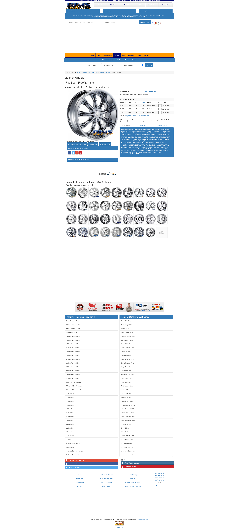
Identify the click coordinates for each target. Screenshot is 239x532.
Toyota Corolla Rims (127, 447)
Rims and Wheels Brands (73, 390)
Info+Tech (112, 5)
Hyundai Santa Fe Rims (128, 405)
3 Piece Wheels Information (74, 455)
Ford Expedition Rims (127, 374)
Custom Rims (70, 447)
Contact (146, 55)
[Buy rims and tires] (92, 115)
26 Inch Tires (70, 428)
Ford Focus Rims (126, 382)
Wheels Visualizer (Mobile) (133, 486)
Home (92, 55)
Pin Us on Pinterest (130, 467)
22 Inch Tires (70, 420)
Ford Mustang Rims (127, 386)
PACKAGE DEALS (150, 91)
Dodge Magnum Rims (127, 363)
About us (99, 5)
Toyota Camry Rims (127, 439)
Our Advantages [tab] (107, 11)
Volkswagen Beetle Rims (128, 451)
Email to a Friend (105, 144)
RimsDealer (137, 129)
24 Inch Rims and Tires (73, 371)
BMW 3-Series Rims (127, 332)
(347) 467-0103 (128, 17)
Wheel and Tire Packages (74, 386)
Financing (126, 5)
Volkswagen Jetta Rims (128, 455)
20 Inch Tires (70, 416)
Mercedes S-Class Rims (128, 413)
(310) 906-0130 (102, 17)
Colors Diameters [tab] (163, 125)
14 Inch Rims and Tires (73, 336)
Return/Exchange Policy (106, 479)
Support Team (152, 5)
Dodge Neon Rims (126, 367)
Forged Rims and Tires (73, 443)
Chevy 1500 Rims (126, 344)
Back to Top (119, 527)
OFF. (143, 102)
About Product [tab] (126, 125)
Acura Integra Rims (126, 325)
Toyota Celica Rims (126, 443)
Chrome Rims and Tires (73, 325)
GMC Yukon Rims (126, 393)
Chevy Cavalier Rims (127, 340)
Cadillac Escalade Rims (128, 336)
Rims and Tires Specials (73, 382)
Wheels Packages (133, 475)
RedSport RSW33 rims (136, 154)
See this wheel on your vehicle (77, 144)
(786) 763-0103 (114, 17)
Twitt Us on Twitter (74, 467)
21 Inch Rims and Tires (73, 363)
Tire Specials (70, 436)
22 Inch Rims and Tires (73, 367)
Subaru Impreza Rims (127, 436)
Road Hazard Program (106, 475)
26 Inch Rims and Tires (73, 374)
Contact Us (79, 479)
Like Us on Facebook (75, 464)
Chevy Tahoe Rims (126, 355)
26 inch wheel (125, 139)
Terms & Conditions (106, 482)
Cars (139, 5)
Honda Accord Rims (127, 401)
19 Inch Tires (70, 413)
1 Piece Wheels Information (74, 451)
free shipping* (124, 152)
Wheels (116, 55)
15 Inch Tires (70, 397)
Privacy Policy (106, 486)
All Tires (68, 439)
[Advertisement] (119, 39)
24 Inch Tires (70, 424)
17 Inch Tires (70, 405)
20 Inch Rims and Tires (73, 359)
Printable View (93, 144)
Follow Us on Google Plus (76, 460)
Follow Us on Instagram (132, 463)
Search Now (144, 22)
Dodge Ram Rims (126, 371)
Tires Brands (70, 393)
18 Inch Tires (70, 409)
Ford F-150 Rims (126, 390)
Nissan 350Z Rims (126, 424)
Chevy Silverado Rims (127, 348)
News (139, 55)
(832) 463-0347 (141, 17)
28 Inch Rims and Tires (73, 378)
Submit (149, 65)
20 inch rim (145, 139)
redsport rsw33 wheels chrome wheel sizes (137, 116)
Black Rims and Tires (72, 321)
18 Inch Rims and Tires (73, 351)
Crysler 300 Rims (126, 351)
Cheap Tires (70, 432)
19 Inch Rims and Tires (73, 355)
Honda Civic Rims (126, 397)
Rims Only (133, 479)
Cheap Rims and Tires (73, 328)
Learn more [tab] (143, 125)
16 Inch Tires (70, 401)
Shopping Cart (165, 5)
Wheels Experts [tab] (71, 11)
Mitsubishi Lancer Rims (128, 420)
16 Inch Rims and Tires (73, 344)
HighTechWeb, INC (143, 519)
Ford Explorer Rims (126, 378)
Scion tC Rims (125, 428)
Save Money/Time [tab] (144, 11)
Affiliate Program (79, 482)
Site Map (79, 486)
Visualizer (131, 55)
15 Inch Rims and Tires (73, 340)
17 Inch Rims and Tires (73, 348)
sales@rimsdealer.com (159, 485)
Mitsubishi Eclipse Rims (128, 416)
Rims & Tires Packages (104, 55)
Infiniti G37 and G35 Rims (128, 409)
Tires (123, 55)
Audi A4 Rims (125, 328)
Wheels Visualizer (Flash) (132, 482)
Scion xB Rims (125, 432)
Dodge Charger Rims (127, 359)
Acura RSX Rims (126, 321)
